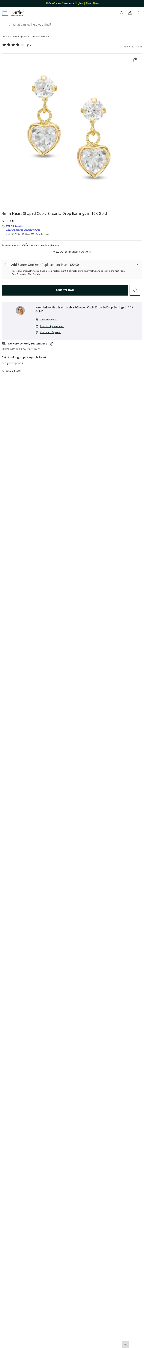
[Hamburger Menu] (5, 13)
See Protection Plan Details (26, 274)
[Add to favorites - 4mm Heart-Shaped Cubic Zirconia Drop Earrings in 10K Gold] (135, 290)
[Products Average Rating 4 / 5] (13, 45)
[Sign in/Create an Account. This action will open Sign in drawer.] (130, 13)
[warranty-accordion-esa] (136, 264)
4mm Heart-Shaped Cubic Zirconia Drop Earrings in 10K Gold (54, 213)
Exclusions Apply (43, 234)
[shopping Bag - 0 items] (140, 14)
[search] (8, 24)
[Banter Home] (17, 13)
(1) (29, 45)
